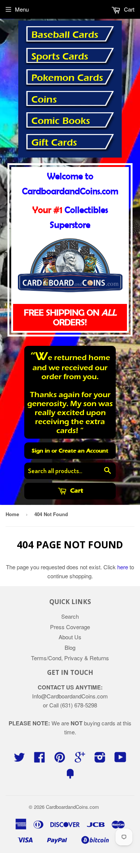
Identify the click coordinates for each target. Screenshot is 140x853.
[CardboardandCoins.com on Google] (79, 759)
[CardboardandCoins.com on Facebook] (39, 759)
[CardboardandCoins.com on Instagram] (100, 759)
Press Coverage (70, 627)
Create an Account (83, 450)
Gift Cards (54, 142)
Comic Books (60, 121)
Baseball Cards (64, 34)
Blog (70, 647)
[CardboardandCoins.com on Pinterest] (59, 759)
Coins (44, 99)
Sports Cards (59, 56)
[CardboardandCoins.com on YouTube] (120, 759)
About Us (70, 637)
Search (70, 616)
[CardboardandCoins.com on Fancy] (70, 776)
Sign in (41, 450)
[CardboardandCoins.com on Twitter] (19, 759)
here (122, 567)
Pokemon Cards (67, 77)
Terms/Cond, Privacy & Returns (70, 658)
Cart (76, 490)
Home (12, 514)
